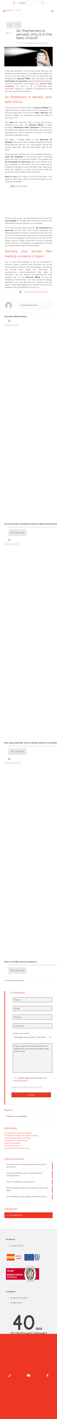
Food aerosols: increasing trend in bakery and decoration (26, 1165)
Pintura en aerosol (12, 1146)
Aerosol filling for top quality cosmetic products (26, 1196)
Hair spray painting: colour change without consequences (24, 1174)
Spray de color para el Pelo (16, 1140)
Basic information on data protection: (28, 1087)
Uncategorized (15, 1215)
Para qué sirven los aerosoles (16, 1148)
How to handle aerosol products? (20, 962)
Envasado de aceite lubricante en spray (21, 1135)
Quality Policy (16, 1303)
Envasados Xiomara (39, 43)
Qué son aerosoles (12, 1143)
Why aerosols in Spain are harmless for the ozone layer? (27, 1189)
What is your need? (21, 1033)
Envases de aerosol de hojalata (17, 1133)
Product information (19, 1298)
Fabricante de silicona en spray (17, 1138)
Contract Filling (16, 1246)
